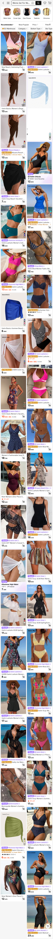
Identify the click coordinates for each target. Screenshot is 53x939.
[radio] (7, 14)
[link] (44, 3)
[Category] (8, 3)
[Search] (38, 3)
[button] (3, 3)
